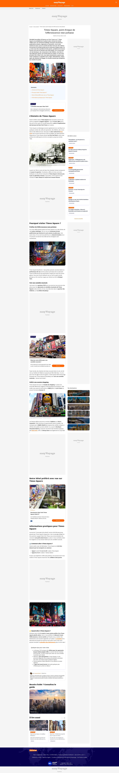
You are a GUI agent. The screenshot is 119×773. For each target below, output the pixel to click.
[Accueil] (59, 2)
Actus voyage (36, 26)
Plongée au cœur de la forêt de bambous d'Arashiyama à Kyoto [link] (78, 200)
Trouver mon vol (58, 110)
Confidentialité (53, 754)
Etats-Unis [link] (72, 400)
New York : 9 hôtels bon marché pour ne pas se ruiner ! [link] (57, 734)
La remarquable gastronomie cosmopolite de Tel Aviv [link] (75, 170)
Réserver (58, 365)
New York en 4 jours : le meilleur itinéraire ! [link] (37, 734)
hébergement (67, 5)
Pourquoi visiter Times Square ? (39, 92)
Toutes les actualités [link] (78, 218)
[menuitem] (31, 8)
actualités (60, 5)
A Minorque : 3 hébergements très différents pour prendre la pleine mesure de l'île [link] (78, 161)
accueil (47, 5)
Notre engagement (37, 754)
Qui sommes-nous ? (79, 754)
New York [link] (33, 709)
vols (72, 5)
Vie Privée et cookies (82, 757)
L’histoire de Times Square (38, 90)
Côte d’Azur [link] (72, 427)
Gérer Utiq (46, 754)
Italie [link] (70, 413)
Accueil (30, 26)
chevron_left (62, 718)
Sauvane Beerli (38, 673)
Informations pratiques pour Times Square (42, 97)
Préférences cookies (36, 757)
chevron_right (64, 718)
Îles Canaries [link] (73, 420)
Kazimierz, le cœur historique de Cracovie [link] (76, 190)
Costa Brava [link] (73, 393)
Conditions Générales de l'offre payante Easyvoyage (64, 757)
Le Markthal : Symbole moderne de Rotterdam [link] (77, 180)
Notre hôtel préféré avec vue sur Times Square (43, 95)
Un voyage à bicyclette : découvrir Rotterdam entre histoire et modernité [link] (78, 210)
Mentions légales (47, 757)
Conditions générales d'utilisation (66, 754)
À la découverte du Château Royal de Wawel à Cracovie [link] (77, 150)
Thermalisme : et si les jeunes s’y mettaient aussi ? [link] (76, 140)
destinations (53, 5)
